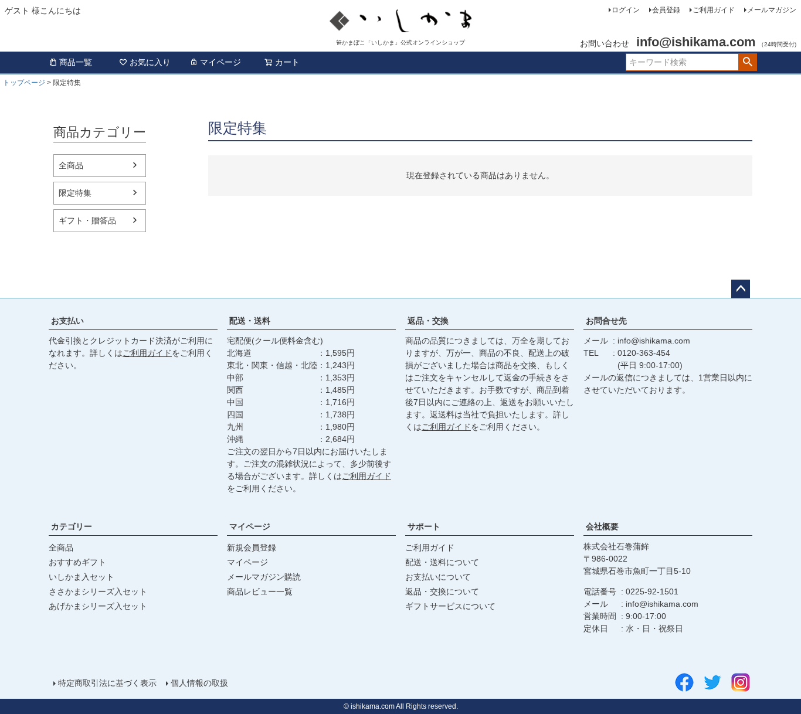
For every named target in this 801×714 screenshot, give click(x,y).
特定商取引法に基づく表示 (107, 683)
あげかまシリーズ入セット (98, 606)
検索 (747, 62)
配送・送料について (442, 562)
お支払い (67, 320)
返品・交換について (442, 591)
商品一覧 (75, 62)
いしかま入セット (81, 577)
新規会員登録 (251, 547)
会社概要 (602, 526)
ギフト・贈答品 (87, 220)
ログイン (626, 10)
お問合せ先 (606, 320)
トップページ (24, 83)
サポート (424, 526)
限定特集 (75, 193)
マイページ (220, 62)
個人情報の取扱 (199, 683)
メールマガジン (771, 10)
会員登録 (666, 10)
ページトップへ (740, 289)
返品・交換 (428, 320)
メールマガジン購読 (264, 577)
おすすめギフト (77, 562)
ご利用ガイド (714, 10)
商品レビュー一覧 (260, 591)
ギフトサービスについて (450, 606)
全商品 (71, 165)
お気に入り (150, 62)
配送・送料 (249, 320)
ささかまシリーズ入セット (98, 591)
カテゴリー (71, 526)
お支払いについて (438, 577)
